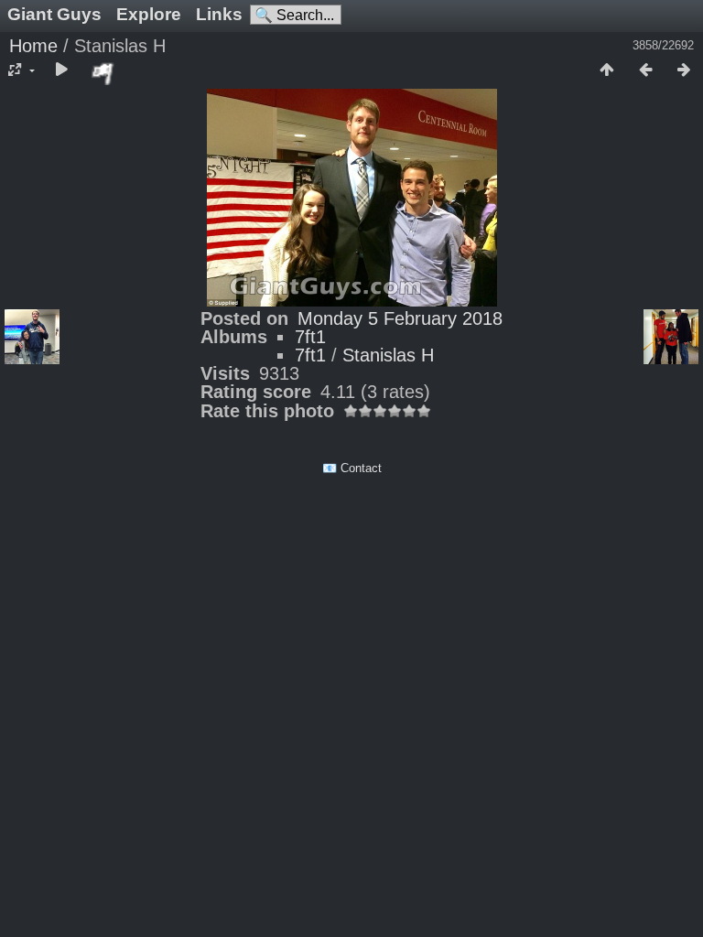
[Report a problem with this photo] (103, 73)
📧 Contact (352, 468)
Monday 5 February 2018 (400, 318)
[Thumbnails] (607, 70)
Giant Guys (54, 14)
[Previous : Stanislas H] (645, 70)
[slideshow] (61, 70)
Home (33, 46)
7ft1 (310, 337)
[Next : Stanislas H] (684, 70)
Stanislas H (388, 355)
